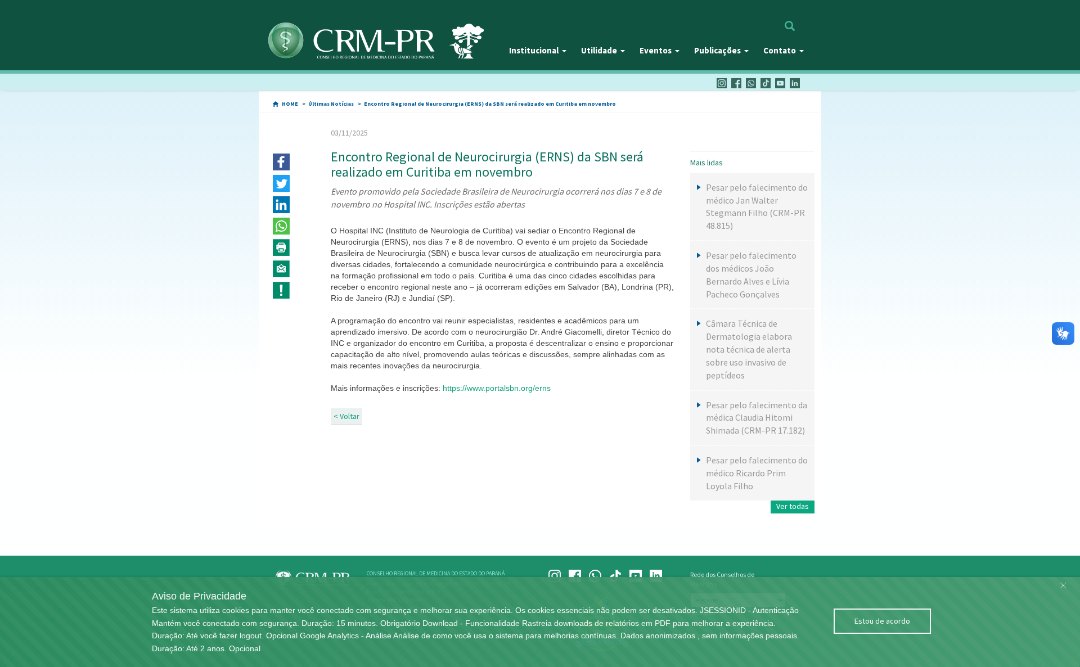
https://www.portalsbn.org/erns (497, 388)
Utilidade (599, 50)
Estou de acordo (882, 621)
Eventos (656, 50)
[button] (281, 162)
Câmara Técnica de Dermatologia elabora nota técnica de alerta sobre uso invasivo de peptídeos (749, 349)
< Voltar (346, 416)
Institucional (534, 50)
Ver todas (792, 506)
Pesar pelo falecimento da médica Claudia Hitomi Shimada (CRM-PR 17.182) (756, 417)
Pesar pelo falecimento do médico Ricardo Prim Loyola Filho (757, 473)
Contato (779, 50)
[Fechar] (1063, 582)
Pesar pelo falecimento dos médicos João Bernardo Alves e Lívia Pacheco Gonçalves (751, 275)
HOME (290, 103)
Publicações (717, 50)
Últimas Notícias (331, 103)
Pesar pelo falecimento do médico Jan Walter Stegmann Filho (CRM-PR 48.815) (757, 207)
